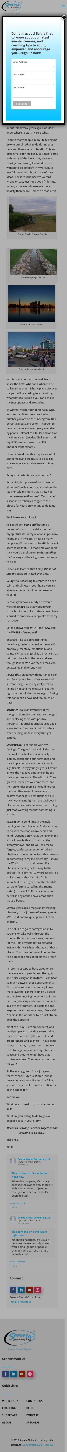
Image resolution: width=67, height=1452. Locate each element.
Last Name (18, 87)
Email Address (20, 62)
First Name (18, 74)
